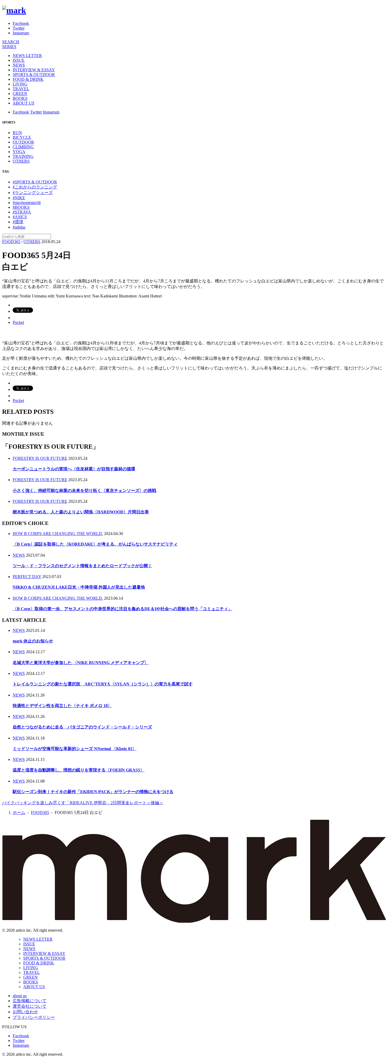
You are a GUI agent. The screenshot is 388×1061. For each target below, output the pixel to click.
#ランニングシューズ (33, 192)
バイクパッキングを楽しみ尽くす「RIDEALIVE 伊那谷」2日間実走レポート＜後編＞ (82, 803)
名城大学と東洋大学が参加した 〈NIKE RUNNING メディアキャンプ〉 (81, 662)
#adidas (19, 227)
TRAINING (23, 156)
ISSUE (19, 60)
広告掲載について (29, 1000)
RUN (17, 132)
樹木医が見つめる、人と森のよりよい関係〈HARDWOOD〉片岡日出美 (81, 512)
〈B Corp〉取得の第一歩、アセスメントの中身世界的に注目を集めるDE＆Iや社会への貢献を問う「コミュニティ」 (122, 609)
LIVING (20, 84)
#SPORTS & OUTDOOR (35, 182)
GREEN (20, 93)
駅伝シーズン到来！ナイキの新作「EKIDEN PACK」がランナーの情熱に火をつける (93, 791)
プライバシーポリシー (34, 1017)
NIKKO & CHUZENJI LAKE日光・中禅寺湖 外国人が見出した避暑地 (79, 587)
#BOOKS (21, 207)
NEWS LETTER (27, 55)
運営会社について (29, 1006)
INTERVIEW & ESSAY (34, 70)
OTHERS (21, 161)
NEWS (19, 65)
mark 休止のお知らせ (33, 641)
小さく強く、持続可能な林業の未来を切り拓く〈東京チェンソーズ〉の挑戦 (84, 490)
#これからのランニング (35, 187)
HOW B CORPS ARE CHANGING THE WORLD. (58, 533)
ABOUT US (23, 103)
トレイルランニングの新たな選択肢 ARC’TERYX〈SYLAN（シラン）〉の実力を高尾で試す (103, 684)
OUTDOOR (23, 142)
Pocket (18, 322)
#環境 (18, 222)
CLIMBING (23, 147)
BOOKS (20, 98)
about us (20, 995)
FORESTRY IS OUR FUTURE (40, 458)
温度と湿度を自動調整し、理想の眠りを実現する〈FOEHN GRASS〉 (78, 770)
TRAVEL (21, 89)
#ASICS (20, 217)
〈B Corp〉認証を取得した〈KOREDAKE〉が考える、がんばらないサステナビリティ (95, 544)
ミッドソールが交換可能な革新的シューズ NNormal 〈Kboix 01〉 (74, 748)
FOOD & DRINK (28, 79)
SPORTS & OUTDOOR (34, 74)
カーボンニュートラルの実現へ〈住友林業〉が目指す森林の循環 (74, 469)
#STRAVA (22, 212)
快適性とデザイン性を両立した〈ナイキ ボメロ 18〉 (62, 705)
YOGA (19, 151)
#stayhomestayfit (27, 202)
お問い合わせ (25, 1012)
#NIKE (19, 198)
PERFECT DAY (27, 576)
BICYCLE (22, 137)
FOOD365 (11, 241)
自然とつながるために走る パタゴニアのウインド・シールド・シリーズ (82, 727)
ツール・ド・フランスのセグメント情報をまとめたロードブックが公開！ (82, 565)
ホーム (19, 812)
